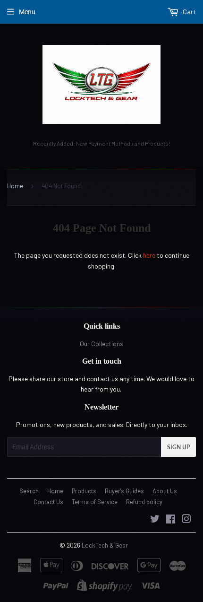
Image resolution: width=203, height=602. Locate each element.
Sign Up (178, 447)
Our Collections (101, 344)
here (149, 255)
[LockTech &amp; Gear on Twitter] (155, 520)
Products (84, 491)
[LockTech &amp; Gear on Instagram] (186, 520)
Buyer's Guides (124, 491)
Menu (27, 12)
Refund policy (144, 502)
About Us (164, 491)
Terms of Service (95, 502)
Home (15, 186)
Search (29, 491)
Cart (188, 12)
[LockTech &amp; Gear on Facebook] (171, 520)
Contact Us (48, 502)
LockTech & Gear (105, 545)
